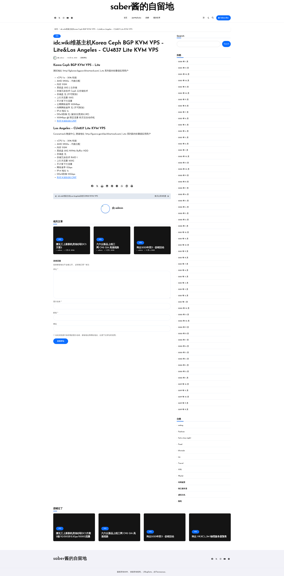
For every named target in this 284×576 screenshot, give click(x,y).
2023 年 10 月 (183, 93)
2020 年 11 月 (183, 315)
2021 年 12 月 (183, 232)
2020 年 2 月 (183, 371)
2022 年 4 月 (183, 207)
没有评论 (83, 58)
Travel (180, 463)
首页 (125, 18)
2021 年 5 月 (183, 277)
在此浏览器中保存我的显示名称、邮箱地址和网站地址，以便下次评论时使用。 (86, 335)
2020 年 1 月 (183, 378)
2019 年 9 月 (183, 403)
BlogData (148, 572)
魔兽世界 (156, 18)
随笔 (180, 501)
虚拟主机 (181, 495)
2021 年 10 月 (183, 245)
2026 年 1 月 (183, 62)
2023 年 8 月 (183, 106)
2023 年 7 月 (183, 112)
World (180, 476)
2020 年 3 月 (183, 365)
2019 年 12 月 (183, 384)
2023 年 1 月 (183, 150)
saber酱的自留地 (142, 7)
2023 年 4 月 (183, 131)
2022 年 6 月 (183, 194)
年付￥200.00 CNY (66, 121)
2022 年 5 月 (183, 201)
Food (180, 444)
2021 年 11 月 (183, 239)
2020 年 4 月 (183, 359)
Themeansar (160, 572)
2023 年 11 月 (183, 87)
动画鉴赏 (181, 482)
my (179, 457)
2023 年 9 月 (183, 100)
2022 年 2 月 (183, 220)
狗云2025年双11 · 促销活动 (150, 247)
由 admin (60, 58)
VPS (57, 36)
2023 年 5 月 (183, 125)
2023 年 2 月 (183, 144)
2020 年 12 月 (183, 308)
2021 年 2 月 (183, 296)
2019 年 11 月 (183, 390)
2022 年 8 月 (183, 182)
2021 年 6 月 (183, 270)
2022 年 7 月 (183, 188)
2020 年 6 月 (183, 346)
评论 (55, 269)
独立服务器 (182, 489)
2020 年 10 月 (183, 321)
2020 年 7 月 (183, 340)
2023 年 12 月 (183, 81)
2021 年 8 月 (183, 258)
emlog (180, 425)
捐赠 (147, 18)
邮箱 (55, 313)
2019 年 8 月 (183, 409)
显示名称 (57, 302)
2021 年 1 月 (183, 302)
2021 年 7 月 (183, 264)
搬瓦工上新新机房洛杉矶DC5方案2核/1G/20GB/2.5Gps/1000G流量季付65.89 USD (73, 536)
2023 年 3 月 (183, 137)
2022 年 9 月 (183, 175)
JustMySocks (136, 18)
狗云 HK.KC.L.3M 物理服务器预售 (209, 536)
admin (119, 208)
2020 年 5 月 (183, 353)
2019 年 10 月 (183, 397)
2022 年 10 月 (183, 169)
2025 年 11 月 (183, 68)
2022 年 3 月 (183, 213)
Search (180, 36)
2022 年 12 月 (183, 156)
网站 (55, 324)
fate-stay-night (184, 438)
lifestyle (181, 451)
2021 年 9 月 (183, 251)
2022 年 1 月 (183, 226)
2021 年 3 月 (183, 289)
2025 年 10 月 (183, 74)
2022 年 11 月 (183, 163)
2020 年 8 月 (183, 334)
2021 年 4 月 (183, 283)
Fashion (181, 432)
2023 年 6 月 (183, 119)
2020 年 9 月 (183, 327)
